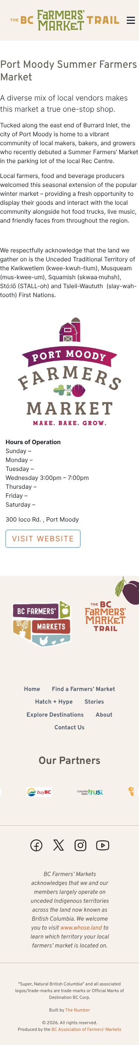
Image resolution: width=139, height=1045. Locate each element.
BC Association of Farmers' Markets (86, 1030)
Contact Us (69, 728)
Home (32, 690)
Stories (94, 702)
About (104, 715)
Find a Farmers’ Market (83, 690)
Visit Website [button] (43, 538)
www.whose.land (81, 928)
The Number (77, 1010)
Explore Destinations (55, 715)
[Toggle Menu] (131, 20)
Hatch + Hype (54, 702)
